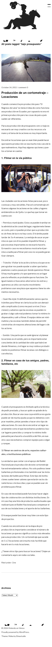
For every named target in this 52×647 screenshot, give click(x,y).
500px (24, 38)
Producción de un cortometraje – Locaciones (24, 94)
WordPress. (24, 632)
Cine (14, 562)
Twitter (3, 622)
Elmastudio (21, 636)
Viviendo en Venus (22, 15)
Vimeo (31, 38)
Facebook (9, 38)
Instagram (16, 38)
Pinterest (38, 38)
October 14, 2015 (9, 87)
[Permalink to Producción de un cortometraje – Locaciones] (26, 81)
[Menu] (48, 4)
